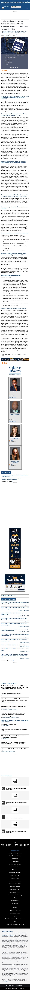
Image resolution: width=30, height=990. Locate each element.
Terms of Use (4, 935)
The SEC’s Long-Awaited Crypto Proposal (11, 693)
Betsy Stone (4, 702)
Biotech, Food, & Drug (15, 875)
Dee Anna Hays (12, 751)
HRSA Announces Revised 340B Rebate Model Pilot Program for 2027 (13, 707)
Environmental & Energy (15, 889)
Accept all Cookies (6, 6)
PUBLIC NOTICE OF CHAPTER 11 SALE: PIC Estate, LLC (14, 645)
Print (11, 67)
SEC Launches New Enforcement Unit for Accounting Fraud (14, 730)
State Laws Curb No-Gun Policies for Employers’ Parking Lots (15, 749)
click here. (6, 981)
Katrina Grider (6, 31)
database (3, 937)
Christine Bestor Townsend (7, 32)
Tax (15, 921)
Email (12, 393)
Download (16, 67)
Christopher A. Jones (15, 717)
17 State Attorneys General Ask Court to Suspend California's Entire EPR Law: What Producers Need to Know (14, 700)
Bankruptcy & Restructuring (15, 872)
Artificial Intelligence (15, 866)
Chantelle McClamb (6, 717)
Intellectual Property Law (15, 910)
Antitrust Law (15, 869)
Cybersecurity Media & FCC (15, 883)
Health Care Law (15, 900)
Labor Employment (8, 59)
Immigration (15, 903)
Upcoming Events (6, 776)
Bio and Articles (12, 397)
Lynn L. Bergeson (5, 689)
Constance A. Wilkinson (12, 709)
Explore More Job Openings (6, 481)
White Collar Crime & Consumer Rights (15, 924)
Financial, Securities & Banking (15, 895)
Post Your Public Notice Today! (8, 599)
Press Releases (15, 861)
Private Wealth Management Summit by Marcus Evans (16, 789)
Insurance (15, 907)
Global (15, 897)
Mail (13, 67)
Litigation (15, 915)
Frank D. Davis (5, 751)
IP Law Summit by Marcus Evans (14, 818)
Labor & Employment (15, 913)
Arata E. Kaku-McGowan (12, 702)
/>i (18, 67)
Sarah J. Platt (24, 31)
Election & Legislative (15, 886)
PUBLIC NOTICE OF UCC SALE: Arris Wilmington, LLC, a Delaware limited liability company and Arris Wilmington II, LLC (14, 656)
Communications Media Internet (11, 57)
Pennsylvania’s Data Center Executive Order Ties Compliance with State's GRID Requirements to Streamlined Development (13, 715)
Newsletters (15, 858)
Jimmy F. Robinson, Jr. (15, 31)
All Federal (7, 64)
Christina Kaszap (5, 738)
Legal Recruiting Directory (15, 855)
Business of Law (15, 878)
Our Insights (15, 34)
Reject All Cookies (16, 6)
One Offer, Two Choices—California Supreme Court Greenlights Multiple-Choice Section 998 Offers (13, 743)
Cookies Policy (4, 3)
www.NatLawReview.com (6, 939)
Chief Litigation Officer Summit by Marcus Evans (16, 803)
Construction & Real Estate (15, 881)
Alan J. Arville (4, 709)
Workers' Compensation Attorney (9, 479)
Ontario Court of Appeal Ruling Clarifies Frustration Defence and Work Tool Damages (13, 736)
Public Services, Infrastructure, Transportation (15, 918)
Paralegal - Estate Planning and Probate (11, 478)
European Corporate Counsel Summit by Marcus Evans (16, 832)
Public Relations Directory (15, 864)
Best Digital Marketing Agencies (15, 852)
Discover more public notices (7, 660)
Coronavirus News (8, 62)
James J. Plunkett (5, 725)
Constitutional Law (8, 60)
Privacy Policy (11, 935)
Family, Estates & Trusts (15, 892)
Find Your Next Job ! (5, 472)
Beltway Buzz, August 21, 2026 (8, 724)
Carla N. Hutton (13, 689)
